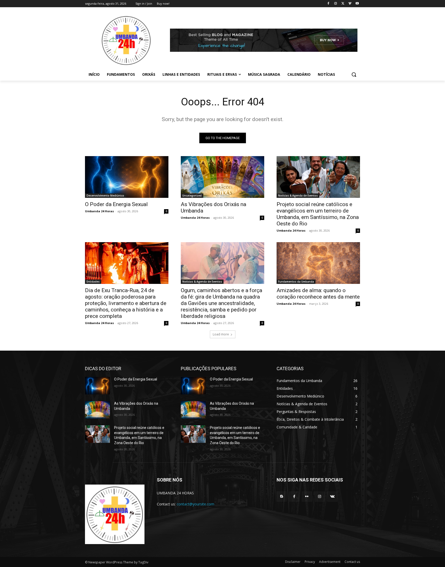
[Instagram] (336, 4)
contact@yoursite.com (195, 504)
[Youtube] (357, 4)
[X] (343, 4)
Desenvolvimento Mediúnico (105, 195)
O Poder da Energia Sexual (116, 204)
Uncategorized (192, 195)
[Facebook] (328, 4)
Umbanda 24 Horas (99, 211)
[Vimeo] (350, 4)
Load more (221, 334)
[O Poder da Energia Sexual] (126, 177)
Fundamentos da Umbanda (296, 281)
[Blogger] (282, 497)
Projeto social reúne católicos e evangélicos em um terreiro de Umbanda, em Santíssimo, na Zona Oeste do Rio (318, 214)
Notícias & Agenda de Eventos (298, 195)
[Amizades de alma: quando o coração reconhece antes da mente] (318, 263)
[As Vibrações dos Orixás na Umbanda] (222, 177)
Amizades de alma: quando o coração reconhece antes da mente (318, 293)
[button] (354, 74)
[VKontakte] (332, 497)
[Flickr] (307, 497)
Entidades (93, 281)
